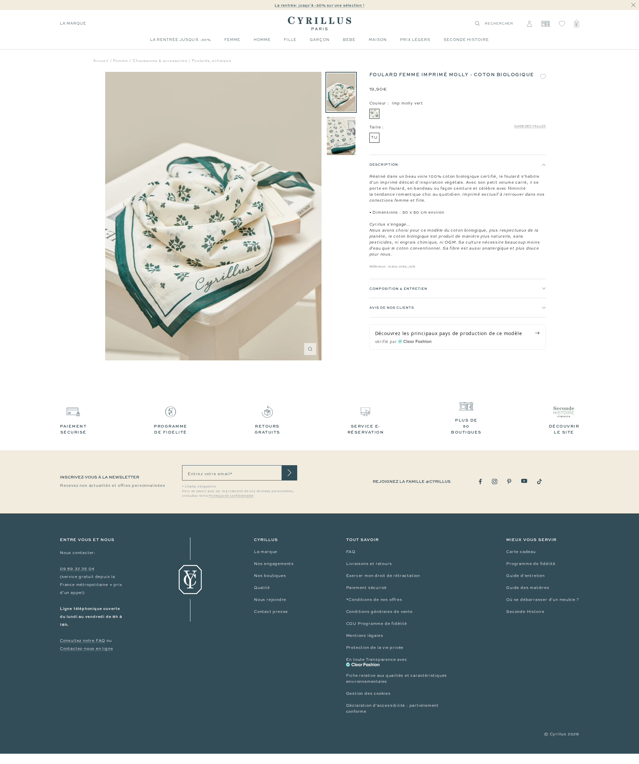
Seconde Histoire (525, 611)
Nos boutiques (270, 575)
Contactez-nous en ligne (86, 648)
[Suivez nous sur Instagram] (494, 481)
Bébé (349, 39)
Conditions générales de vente (379, 611)
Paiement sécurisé (366, 587)
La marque (73, 23)
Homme (262, 39)
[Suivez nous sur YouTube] (524, 481)
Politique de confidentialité (231, 496)
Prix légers (415, 39)
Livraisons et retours (369, 563)
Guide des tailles (530, 126)
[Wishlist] (562, 23)
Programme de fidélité (530, 563)
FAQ (350, 551)
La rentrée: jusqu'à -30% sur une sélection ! (319, 5)
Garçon (319, 39)
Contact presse (271, 611)
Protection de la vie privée (375, 647)
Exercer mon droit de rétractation (383, 575)
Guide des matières (527, 587)
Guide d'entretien (525, 575)
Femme (232, 39)
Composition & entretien (398, 288)
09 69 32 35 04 (77, 568)
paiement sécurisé (73, 429)
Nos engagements (274, 563)
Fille (290, 39)
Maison (378, 39)
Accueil (100, 60)
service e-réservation (365, 429)
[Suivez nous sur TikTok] (539, 481)
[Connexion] (529, 23)
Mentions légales (364, 635)
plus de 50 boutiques (466, 426)
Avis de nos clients (391, 307)
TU (374, 137)
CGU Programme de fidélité (376, 623)
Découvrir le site (564, 429)
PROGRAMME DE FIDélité (170, 429)
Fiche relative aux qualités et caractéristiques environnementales (396, 678)
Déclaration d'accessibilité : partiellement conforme (392, 708)
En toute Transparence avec (376, 659)
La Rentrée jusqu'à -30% (180, 39)
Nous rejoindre (270, 599)
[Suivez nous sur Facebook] (480, 481)
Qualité (262, 587)
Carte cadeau (521, 551)
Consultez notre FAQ (82, 640)
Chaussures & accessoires (160, 60)
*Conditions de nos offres (374, 599)
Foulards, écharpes (211, 60)
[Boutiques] (545, 23)
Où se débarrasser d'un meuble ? (542, 599)
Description (383, 164)
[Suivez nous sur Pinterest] (509, 481)
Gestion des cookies (368, 693)
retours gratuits (267, 429)
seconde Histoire (466, 39)
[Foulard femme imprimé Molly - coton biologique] (341, 92)
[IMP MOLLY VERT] (374, 114)
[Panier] (576, 24)
